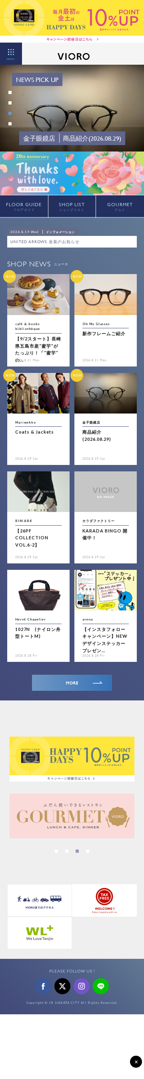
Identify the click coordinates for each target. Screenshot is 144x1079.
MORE (72, 683)
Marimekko (25, 422)
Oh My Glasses (96, 324)
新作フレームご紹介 (104, 333)
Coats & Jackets (34, 431)
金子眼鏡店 (91, 422)
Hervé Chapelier (30, 619)
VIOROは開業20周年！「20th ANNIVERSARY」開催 (62, 242)
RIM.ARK (23, 521)
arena (87, 619)
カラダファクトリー (98, 521)
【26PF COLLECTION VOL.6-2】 (31, 537)
